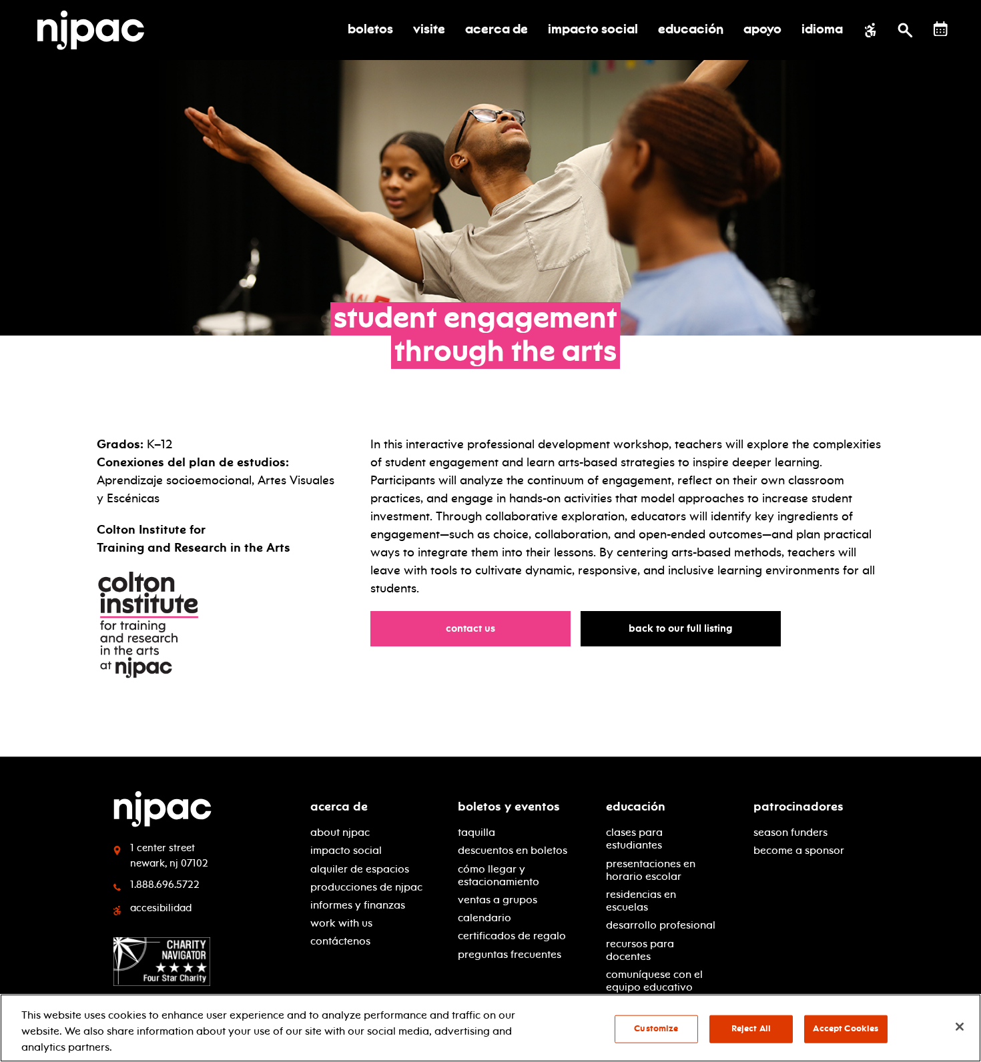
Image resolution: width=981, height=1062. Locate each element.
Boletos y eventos (509, 807)
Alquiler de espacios (359, 869)
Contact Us (477, 628)
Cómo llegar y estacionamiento (498, 875)
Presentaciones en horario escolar (650, 870)
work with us (341, 923)
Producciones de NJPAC (366, 887)
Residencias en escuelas (641, 900)
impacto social (346, 850)
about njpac (340, 832)
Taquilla (476, 832)
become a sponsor (798, 850)
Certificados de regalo (512, 935)
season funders (790, 832)
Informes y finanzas (357, 905)
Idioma (822, 30)
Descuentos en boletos (512, 850)
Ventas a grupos (497, 899)
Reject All (751, 1028)
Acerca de (339, 807)
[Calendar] (940, 29)
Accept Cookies (845, 1028)
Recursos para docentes (640, 950)
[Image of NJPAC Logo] (95, 30)
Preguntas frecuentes (509, 954)
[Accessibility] (870, 30)
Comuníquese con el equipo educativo (654, 980)
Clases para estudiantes (634, 838)
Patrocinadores (798, 807)
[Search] (905, 30)
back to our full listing (687, 628)
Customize (656, 1028)
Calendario (484, 917)
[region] (490, 1028)
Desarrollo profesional (660, 925)
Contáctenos (340, 941)
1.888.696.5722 (165, 885)
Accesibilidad (161, 908)
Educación (635, 807)
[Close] (959, 1026)
